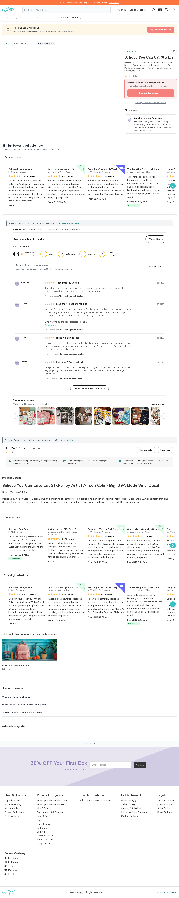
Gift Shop (77, 18)
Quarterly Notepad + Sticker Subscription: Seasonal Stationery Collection (66, 169)
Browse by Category (17, 18)
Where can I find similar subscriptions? (22, 712)
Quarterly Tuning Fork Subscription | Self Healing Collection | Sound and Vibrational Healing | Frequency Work (106, 529)
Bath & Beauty (44, 823)
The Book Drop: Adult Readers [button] (71, 296)
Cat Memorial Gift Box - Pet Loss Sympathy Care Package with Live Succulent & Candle (66, 529)
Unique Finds (43, 843)
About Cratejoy (128, 800)
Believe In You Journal (20, 169)
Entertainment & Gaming (50, 812)
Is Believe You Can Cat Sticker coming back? (24, 704)
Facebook (12, 858)
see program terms (142, 130)
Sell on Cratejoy (138, 9)
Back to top (89, 744)
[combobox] (66, 9)
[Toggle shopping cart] (173, 9)
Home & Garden (45, 835)
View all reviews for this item (88, 388)
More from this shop (71, 229)
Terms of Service (166, 800)
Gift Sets (64, 18)
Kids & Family (44, 808)
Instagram (12, 862)
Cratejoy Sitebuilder (131, 808)
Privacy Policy (164, 804)
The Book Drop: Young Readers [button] (71, 354)
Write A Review (156, 239)
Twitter (10, 866)
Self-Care (42, 827)
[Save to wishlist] (174, 51)
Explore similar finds (159, 29)
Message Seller (146, 450)
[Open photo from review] (27, 416)
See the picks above (66, 440)
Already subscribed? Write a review (150, 102)
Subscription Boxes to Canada (95, 800)
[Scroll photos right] (163, 416)
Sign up (140, 765)
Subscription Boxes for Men (51, 804)
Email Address (98, 764)
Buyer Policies (164, 812)
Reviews (19, 229)
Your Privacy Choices (166, 892)
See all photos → (159, 404)
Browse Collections (14, 812)
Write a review (154, 266)
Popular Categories (50, 795)
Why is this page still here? (16, 697)
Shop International (92, 795)
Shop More (165, 450)
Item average (30, 253)
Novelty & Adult (45, 839)
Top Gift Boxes (12, 800)
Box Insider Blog (12, 804)
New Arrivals (51, 18)
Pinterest (11, 869)
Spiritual (41, 831)
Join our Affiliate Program (134, 812)
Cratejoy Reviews (13, 816)
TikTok (10, 873)
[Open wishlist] (166, 9)
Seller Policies (164, 808)
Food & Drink (43, 816)
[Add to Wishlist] (42, 168)
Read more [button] (50, 325)
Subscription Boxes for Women (53, 800)
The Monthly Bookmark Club (143, 169)
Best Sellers (35, 18)
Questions (52, 229)
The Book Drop (131, 51)
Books (40, 820)
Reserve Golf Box (18, 529)
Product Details (36, 229)
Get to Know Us (131, 795)
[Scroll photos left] (15, 416)
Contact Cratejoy (129, 816)
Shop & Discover (15, 795)
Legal (161, 795)
